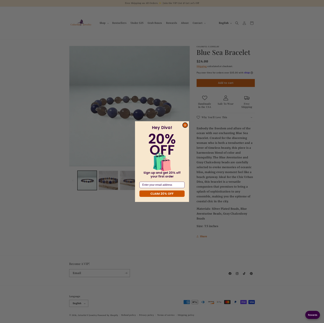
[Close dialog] (185, 125)
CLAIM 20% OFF (162, 193)
